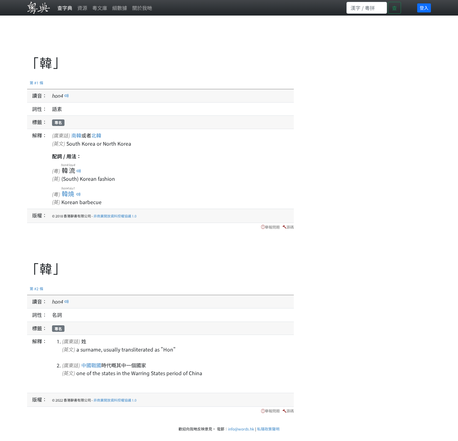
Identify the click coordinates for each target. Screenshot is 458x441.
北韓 (96, 135)
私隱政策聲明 (268, 428)
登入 (424, 8)
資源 (82, 8)
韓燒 (68, 193)
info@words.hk (241, 428)
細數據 (119, 8)
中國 (86, 365)
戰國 (96, 365)
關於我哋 (142, 8)
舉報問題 (272, 227)
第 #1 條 (36, 82)
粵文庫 (99, 8)
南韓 (76, 135)
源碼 (290, 227)
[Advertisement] (140, 39)
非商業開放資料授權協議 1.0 (114, 215)
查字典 (64, 8)
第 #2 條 (36, 288)
